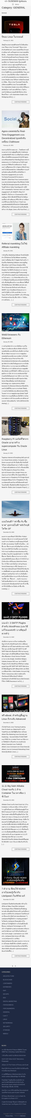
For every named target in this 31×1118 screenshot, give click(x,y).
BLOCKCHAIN (7, 979)
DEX (4, 997)
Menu (17, 4)
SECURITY (6, 1026)
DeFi (4, 990)
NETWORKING (8, 1023)
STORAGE (6, 1030)
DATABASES (7, 987)
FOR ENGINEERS (9, 1008)
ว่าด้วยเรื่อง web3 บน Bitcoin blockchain (14, 1055)
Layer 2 (5, 1015)
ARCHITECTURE (8, 976)
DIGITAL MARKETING (10, 1001)
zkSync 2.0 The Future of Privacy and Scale (15, 1065)
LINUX (5, 1019)
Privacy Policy (9, 1115)
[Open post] (15, 24)
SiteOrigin (22, 1115)
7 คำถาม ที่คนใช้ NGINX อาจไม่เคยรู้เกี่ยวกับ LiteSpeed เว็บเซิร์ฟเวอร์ (14, 892)
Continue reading (21, 102)
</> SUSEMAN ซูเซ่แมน (15, 1)
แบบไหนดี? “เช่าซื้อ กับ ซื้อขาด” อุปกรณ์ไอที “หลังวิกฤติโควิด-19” (15, 525)
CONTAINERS (7, 983)
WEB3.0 (5, 1033)
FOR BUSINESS (8, 1005)
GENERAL (6, 1012)
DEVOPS (6, 994)
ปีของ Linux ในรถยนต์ (12, 37)
